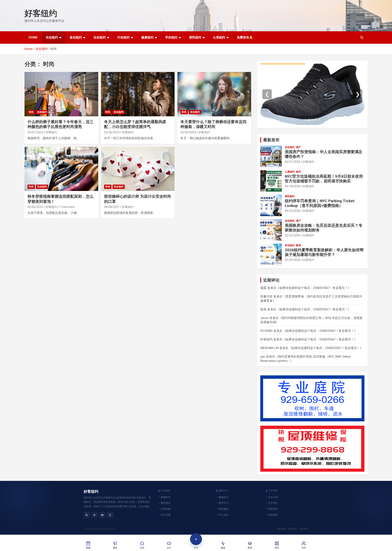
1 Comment (67, 207)
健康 (223, 548)
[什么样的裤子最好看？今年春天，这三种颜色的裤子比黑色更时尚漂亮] (61, 94)
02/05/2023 (188, 132)
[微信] (87, 515)
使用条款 (292, 528)
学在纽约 (171, 37)
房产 (298, 147)
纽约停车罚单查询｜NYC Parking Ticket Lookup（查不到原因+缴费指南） (319, 203)
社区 (304, 548)
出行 (169, 548)
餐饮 (115, 548)
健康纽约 (147, 37)
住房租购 (165, 508)
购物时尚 (165, 497)
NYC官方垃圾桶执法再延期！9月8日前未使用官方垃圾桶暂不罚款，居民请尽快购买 (324, 178)
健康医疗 (223, 497)
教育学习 (223, 503)
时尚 (31, 112)
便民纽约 (195, 37)
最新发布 (271, 139)
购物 (88, 548)
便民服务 (223, 508)
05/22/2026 (292, 210)
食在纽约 (76, 37)
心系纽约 (219, 37)
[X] (110, 515)
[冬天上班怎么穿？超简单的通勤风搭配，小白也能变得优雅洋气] (138, 94)
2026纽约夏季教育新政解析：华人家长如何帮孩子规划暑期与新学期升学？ (324, 252)
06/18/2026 (292, 186)
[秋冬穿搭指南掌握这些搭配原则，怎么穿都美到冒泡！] (61, 169)
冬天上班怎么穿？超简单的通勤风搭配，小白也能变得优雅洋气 (135, 124)
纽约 (298, 171)
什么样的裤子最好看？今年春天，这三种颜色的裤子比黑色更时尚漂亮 (61, 124)
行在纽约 (123, 37)
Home (33, 37)
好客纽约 (40, 13)
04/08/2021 (112, 207)
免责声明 (303, 528)
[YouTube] (102, 515)
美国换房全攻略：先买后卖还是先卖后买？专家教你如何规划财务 (323, 227)
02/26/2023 (112, 132)
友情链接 (273, 514)
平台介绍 (273, 497)
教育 (298, 245)
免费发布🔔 (245, 37)
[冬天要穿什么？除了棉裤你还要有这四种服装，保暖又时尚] (214, 94)
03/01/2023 (35, 132)
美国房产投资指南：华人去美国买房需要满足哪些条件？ (323, 154)
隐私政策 (281, 528)
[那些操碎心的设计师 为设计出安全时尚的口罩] (138, 169)
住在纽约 (100, 37)
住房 (142, 548)
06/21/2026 (292, 161)
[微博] (94, 515)
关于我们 (273, 503)
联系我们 (273, 508)
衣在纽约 (52, 37)
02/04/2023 (35, 207)
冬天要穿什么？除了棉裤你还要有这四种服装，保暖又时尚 (213, 124)
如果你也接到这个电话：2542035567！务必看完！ (314, 288)
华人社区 (223, 514)
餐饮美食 (165, 503)
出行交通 (165, 514)
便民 (277, 548)
